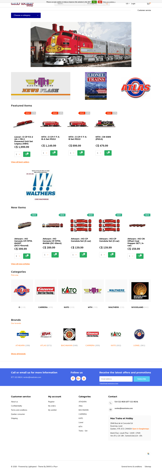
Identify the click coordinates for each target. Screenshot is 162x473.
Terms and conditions (19, 410)
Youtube (84, 378)
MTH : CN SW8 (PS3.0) (103, 138)
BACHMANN (69, 345)
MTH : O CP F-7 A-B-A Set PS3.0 (50, 138)
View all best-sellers (20, 162)
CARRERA (45, 307)
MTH (93, 307)
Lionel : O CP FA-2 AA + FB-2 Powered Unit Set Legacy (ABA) (23, 140)
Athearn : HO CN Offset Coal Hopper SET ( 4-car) (136, 242)
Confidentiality (16, 406)
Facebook (73, 378)
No (100, 2)
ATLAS (46, 345)
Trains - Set (83, 431)
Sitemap (148, 467)
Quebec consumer (18, 414)
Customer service (144, 10)
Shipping (14, 418)
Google (78, 378)
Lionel (81, 422)
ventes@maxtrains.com (124, 408)
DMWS (49, 467)
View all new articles (20, 264)
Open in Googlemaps (140, 429)
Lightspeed (32, 467)
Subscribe (141, 379)
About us (14, 402)
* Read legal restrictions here (108, 383)
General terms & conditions (131, 467)
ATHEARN (23, 345)
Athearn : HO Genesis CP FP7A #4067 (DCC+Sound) (23, 242)
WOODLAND (140, 307)
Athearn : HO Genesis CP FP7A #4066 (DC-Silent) (52, 241)
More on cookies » (109, 2)
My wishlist (52, 410)
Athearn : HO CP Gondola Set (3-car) (81, 240)
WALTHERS (116, 307)
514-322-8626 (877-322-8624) (126, 402)
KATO (69, 307)
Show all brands (18, 353)
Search (107, 3)
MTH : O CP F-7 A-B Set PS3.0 (78, 138)
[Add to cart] (26, 154)
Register (51, 402)
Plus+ (56, 467)
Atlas (81, 406)
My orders (52, 406)
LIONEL (139, 345)
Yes (94, 2)
